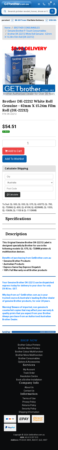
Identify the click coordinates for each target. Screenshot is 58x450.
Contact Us (29, 390)
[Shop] (38, 4)
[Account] (54, 4)
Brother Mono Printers (29, 348)
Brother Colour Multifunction (29, 351)
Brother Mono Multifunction (29, 355)
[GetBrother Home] (16, 4)
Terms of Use (29, 398)
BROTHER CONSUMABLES (27, 27)
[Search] (52, 11)
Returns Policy (29, 405)
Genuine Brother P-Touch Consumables (27, 31)
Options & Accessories (29, 362)
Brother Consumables (29, 358)
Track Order (29, 373)
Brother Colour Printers (29, 345)
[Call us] (43, 4)
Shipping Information (29, 412)
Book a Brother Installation (29, 379)
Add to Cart (15, 151)
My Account (29, 369)
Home (8, 27)
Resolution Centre (29, 376)
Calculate (13, 194)
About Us (29, 387)
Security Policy (29, 408)
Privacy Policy (29, 402)
